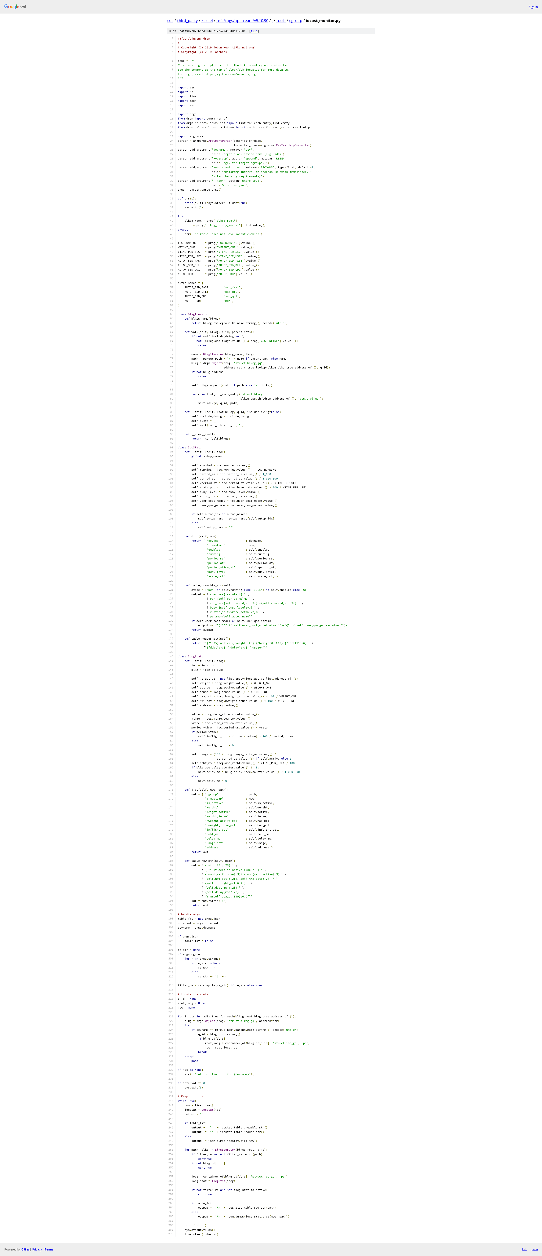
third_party (187, 20)
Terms (48, 1249)
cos (170, 20)
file (254, 31)
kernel (207, 20)
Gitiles (25, 1249)
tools (281, 20)
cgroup (295, 20)
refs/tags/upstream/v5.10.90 (242, 20)
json (534, 1249)
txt (524, 1249)
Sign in (533, 7)
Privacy (37, 1249)
